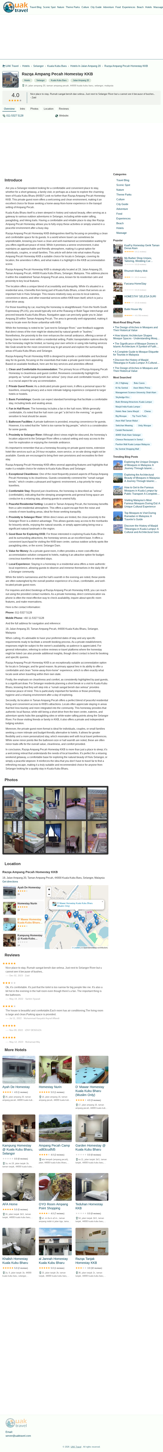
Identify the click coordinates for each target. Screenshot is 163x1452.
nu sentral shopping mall (127, 449)
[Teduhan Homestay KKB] (91, 1187)
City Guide (96, 7)
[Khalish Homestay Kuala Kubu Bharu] (18, 1241)
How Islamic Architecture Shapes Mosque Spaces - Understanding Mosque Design (136, 337)
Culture (85, 7)
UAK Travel (12, 66)
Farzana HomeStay (135, 286)
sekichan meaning (124, 425)
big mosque (121, 416)
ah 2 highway (122, 383)
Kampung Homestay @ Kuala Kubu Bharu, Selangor (76, 904)
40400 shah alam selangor (128, 435)
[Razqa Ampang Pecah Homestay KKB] (12, 81)
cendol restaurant (124, 430)
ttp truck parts (139, 416)
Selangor (38, 66)
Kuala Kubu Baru (57, 66)
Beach (140, 7)
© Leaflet (76, 947)
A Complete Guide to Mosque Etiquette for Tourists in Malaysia (136, 353)
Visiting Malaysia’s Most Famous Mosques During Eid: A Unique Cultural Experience (142, 503)
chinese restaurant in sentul (129, 439)
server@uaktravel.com (18, 1435)
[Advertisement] (81, 37)
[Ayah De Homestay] (18, 1069)
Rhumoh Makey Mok (136, 274)
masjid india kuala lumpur (128, 406)
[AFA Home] (18, 1187)
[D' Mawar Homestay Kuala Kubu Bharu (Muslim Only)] (91, 1069)
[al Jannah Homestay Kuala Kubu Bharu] (55, 1241)
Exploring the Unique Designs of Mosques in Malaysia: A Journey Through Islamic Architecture (135, 465)
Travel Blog (35, 7)
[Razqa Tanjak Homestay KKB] (91, 1241)
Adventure (108, 7)
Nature (60, 7)
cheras (147, 411)
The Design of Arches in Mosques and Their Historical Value (135, 329)
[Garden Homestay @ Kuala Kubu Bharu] (91, 1128)
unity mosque (144, 425)
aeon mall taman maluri (127, 421)
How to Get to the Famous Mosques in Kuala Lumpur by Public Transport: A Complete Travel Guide (135, 490)
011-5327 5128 (14, 115)
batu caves (139, 383)
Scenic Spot (49, 7)
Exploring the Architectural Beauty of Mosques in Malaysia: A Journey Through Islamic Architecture (136, 478)
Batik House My (136, 312)
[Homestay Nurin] (55, 1069)
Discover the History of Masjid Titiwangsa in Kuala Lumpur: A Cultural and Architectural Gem (135, 361)
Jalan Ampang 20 (81, 80)
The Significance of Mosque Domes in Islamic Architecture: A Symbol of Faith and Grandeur (135, 345)
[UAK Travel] (15, 7)
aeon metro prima (141, 388)
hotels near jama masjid (127, 411)
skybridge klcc (123, 397)
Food (118, 7)
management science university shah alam (136, 392)
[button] (66, 911)
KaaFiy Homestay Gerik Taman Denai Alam (141, 248)
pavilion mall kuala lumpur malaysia (133, 444)
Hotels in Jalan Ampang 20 (85, 66)
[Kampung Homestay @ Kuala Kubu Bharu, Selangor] (18, 1128)
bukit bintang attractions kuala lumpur (134, 402)
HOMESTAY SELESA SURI (140, 299)
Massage (121, 233)
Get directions (10, 881)
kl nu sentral (122, 388)
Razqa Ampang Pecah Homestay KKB (126, 66)
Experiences (128, 7)
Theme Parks (73, 7)
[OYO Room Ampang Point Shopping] (55, 1187)
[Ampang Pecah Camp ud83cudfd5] (55, 1128)
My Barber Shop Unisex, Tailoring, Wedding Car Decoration (138, 261)
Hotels (148, 7)
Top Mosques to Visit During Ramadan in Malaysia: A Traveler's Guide (140, 516)
